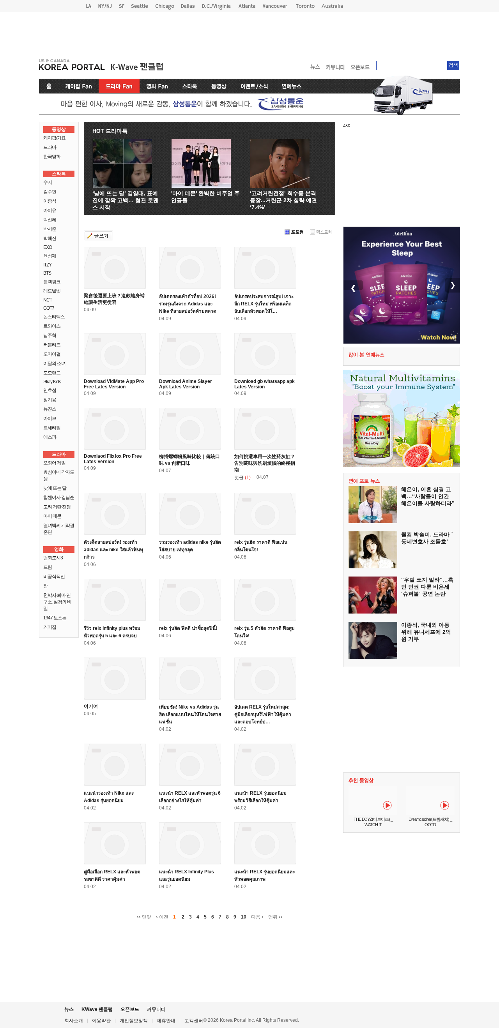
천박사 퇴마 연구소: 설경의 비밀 (57, 601)
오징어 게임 (54, 463)
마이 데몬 (52, 516)
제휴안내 (166, 1020)
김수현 (49, 191)
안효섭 (49, 390)
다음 (257, 916)
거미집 (49, 627)
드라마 (49, 147)
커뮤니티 (156, 1009)
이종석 (49, 201)
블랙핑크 (51, 281)
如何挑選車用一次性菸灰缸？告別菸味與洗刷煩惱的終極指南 (264, 463)
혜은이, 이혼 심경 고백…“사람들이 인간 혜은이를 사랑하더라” (428, 496)
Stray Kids (52, 381)
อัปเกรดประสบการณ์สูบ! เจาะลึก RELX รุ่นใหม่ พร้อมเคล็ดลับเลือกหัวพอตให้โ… (264, 304)
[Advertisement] (249, 33)
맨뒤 (275, 916)
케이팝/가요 (54, 138)
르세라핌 (51, 427)
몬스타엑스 (54, 316)
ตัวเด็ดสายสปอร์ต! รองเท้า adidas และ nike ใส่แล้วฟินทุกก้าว (113, 550)
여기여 (91, 706)
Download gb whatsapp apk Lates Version (264, 384)
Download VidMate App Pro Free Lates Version (114, 384)
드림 (47, 567)
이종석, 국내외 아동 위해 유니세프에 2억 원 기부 (426, 632)
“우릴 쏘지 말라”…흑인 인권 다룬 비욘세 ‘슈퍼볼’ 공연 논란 (427, 587)
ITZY (47, 265)
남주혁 (49, 335)
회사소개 (73, 1020)
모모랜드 (51, 373)
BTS (47, 273)
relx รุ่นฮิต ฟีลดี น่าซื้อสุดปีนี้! (188, 628)
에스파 (49, 437)
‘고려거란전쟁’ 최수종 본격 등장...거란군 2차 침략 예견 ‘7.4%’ (283, 200)
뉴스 (69, 1009)
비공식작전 (54, 576)
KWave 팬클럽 (97, 1009)
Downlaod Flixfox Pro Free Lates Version (113, 458)
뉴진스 (49, 409)
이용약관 (101, 1020)
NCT (47, 300)
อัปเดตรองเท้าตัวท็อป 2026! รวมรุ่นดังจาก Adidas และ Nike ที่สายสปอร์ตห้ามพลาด (187, 304)
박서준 (49, 229)
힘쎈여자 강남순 (58, 497)
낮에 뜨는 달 (54, 488)
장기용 (49, 399)
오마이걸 (51, 354)
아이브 (49, 418)
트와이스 (51, 326)
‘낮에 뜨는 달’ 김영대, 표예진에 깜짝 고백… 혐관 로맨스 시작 (125, 200)
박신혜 (49, 219)
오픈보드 (129, 1009)
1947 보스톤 (54, 618)
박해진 (49, 238)
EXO (47, 247)
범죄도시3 (53, 558)
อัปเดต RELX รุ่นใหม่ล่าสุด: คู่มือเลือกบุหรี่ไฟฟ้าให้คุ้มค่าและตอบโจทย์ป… (262, 714)
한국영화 (51, 156)
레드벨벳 (51, 291)
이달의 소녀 (54, 363)
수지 (47, 182)
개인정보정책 (134, 1020)
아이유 (49, 210)
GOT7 (48, 308)
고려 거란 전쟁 (57, 507)
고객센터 (193, 1020)
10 (243, 917)
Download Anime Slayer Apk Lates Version (185, 384)
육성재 (49, 256)
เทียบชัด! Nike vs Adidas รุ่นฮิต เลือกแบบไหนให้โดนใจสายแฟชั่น (190, 714)
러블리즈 (51, 344)
